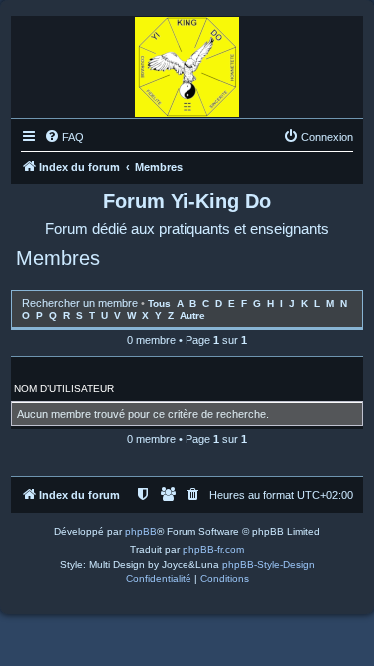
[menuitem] (64, 137)
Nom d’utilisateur (64, 388)
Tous (159, 303)
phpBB (141, 531)
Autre (192, 315)
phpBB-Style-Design (268, 564)
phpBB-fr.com (213, 549)
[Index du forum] (187, 62)
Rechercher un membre (80, 303)
